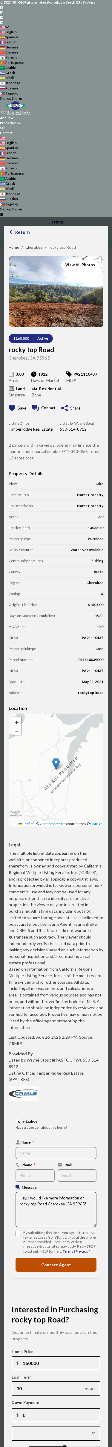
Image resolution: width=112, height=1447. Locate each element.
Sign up (5, 98)
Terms (68, 1251)
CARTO (96, 823)
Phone (28, 1165)
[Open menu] (1, 214)
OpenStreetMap (52, 823)
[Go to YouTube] (1, 17)
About (5, 118)
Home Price (22, 1351)
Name (28, 1142)
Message (29, 1187)
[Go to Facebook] (1, 7)
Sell (2, 128)
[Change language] (4, 27)
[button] (56, 764)
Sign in (17, 98)
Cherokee (33, 247)
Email (69, 1165)
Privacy (81, 1251)
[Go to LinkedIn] (1, 22)
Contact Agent (56, 1264)
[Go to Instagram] (1, 12)
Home (14, 247)
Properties (8, 123)
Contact (6, 133)
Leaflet (28, 823)
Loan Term (21, 1377)
